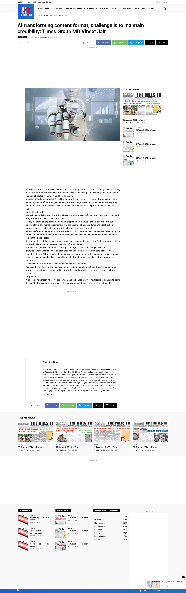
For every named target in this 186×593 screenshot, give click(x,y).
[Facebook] (44, 394)
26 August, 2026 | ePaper (134, 120)
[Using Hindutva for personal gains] (23, 533)
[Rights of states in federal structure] (23, 546)
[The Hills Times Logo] (26, 590)
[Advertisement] (93, 66)
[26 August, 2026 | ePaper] (142, 104)
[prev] (162, 15)
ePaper (125, 117)
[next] (166, 15)
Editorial (25, 510)
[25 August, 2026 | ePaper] (128, 132)
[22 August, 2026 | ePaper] (128, 160)
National (22, 37)
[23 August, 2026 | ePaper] (128, 146)
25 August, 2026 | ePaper (146, 130)
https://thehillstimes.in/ (50, 366)
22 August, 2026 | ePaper (146, 158)
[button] (164, 8)
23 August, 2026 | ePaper (146, 144)
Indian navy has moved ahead (39, 519)
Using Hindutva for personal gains (37, 532)
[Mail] (48, 394)
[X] (51, 394)
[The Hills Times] (25, 11)
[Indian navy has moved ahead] (23, 520)
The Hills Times (25, 43)
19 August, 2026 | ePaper (59, 15)
